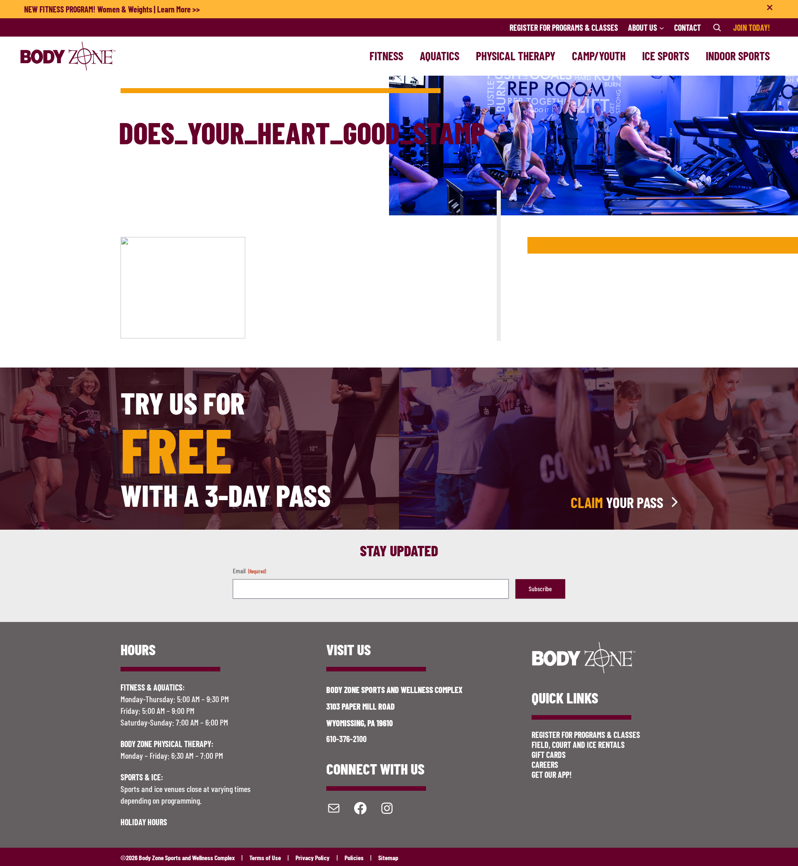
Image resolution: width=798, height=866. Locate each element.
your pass (617, 502)
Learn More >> (178, 9)
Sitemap (388, 857)
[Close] (770, 9)
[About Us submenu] (661, 27)
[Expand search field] (717, 27)
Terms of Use (265, 857)
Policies (354, 857)
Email (249, 571)
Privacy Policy (313, 857)
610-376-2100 (346, 739)
